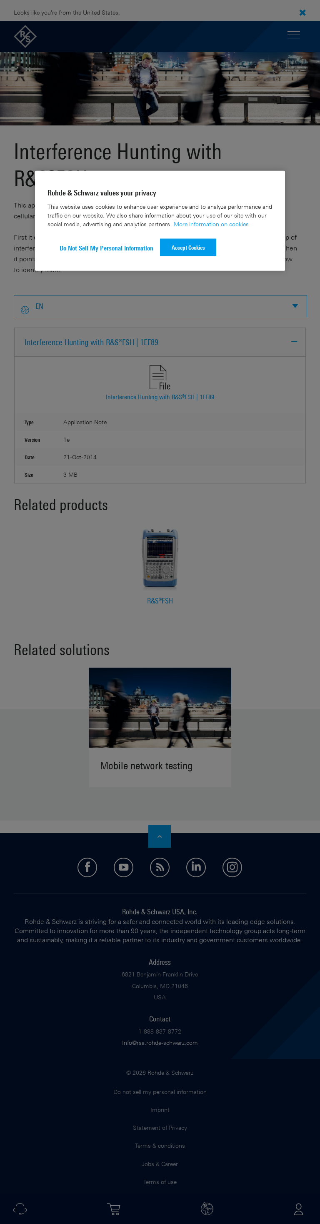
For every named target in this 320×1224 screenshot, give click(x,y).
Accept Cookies (188, 246)
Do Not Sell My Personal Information (106, 248)
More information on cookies (211, 223)
